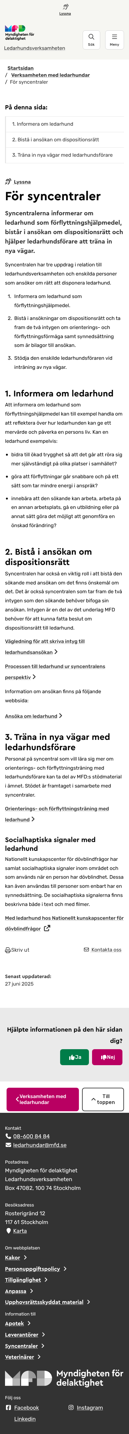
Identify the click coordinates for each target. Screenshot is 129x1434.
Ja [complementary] (78, 1057)
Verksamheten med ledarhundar (42, 1099)
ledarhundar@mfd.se (39, 1145)
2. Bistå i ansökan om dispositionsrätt (55, 140)
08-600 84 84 (31, 1136)
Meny (114, 44)
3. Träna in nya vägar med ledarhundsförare (63, 155)
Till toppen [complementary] (106, 1099)
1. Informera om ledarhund (42, 124)
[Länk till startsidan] (43, 32)
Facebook (26, 1408)
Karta (20, 1231)
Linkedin (25, 1419)
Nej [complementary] (111, 1057)
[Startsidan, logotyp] (64, 1380)
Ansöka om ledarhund (31, 716)
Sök (91, 44)
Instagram (90, 1408)
